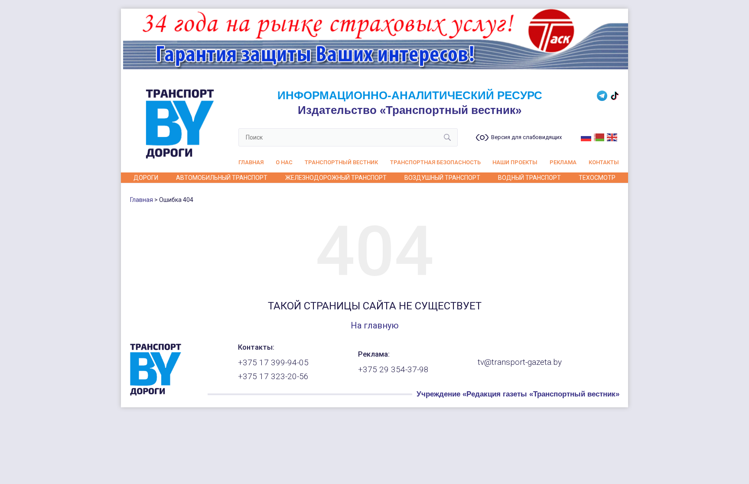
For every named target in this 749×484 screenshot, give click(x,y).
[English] (612, 136)
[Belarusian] (599, 136)
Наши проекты (514, 162)
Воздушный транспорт (442, 177)
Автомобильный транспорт (221, 177)
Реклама (563, 162)
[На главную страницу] (156, 393)
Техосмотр (597, 177)
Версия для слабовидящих (526, 137)
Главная (251, 162)
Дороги (146, 177)
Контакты (604, 162)
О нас (284, 162)
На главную (375, 325)
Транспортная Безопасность (435, 162)
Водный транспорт (529, 177)
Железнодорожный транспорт (336, 177)
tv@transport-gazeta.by (520, 362)
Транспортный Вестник (341, 162)
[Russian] (586, 136)
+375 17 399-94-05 (273, 363)
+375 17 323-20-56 (273, 376)
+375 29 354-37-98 (393, 370)
